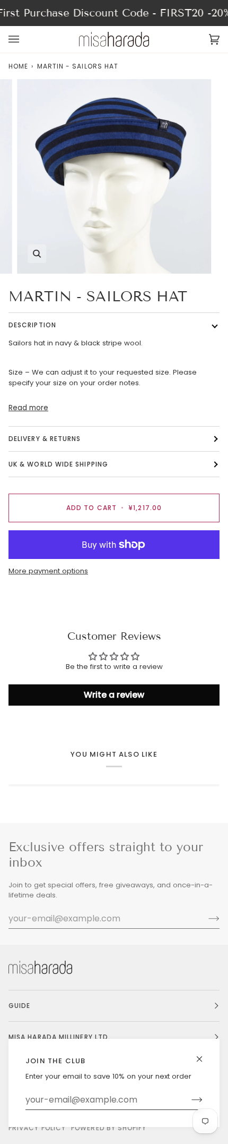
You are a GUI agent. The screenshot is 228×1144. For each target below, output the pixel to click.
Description (32, 324)
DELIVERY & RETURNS (44, 438)
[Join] (188, 1099)
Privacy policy (37, 1127)
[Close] (204, 1054)
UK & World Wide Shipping (58, 464)
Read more (28, 408)
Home (18, 66)
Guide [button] (19, 1005)
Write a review (114, 695)
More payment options (48, 571)
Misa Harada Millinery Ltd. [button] (59, 1036)
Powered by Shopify (108, 1127)
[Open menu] (24, 39)
